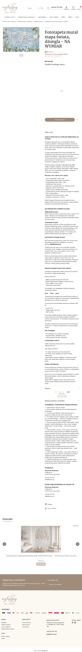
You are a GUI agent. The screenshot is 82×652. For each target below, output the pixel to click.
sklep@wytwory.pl (49, 479)
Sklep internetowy (40, 650)
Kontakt (3, 638)
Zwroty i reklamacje (5, 627)
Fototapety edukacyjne (38, 21)
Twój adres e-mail (52, 580)
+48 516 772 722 (56, 7)
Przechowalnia (25, 627)
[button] (41, 8)
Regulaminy (4, 622)
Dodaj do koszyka (60, 120)
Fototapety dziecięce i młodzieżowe (25, 21)
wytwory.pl (47, 28)
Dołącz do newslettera (55, 584)
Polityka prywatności (6, 624)
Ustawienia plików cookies (7, 629)
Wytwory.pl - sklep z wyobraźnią (9, 21)
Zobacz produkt (41, 564)
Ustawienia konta (26, 624)
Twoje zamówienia (26, 622)
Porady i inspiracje (5, 636)
